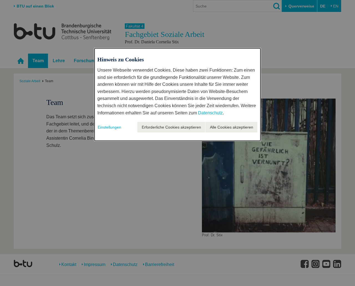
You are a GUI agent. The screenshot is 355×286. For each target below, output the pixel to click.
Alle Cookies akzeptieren (231, 127)
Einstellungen (109, 127)
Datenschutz (210, 113)
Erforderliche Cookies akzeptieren (171, 127)
